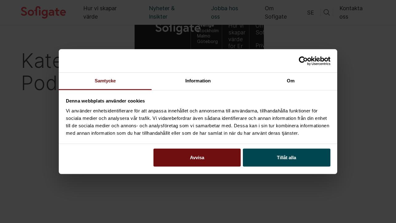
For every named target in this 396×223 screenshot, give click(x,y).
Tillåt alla (286, 157)
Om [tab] (291, 80)
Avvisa (197, 157)
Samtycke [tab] (105, 80)
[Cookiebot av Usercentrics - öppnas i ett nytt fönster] (303, 60)
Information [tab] (198, 80)
